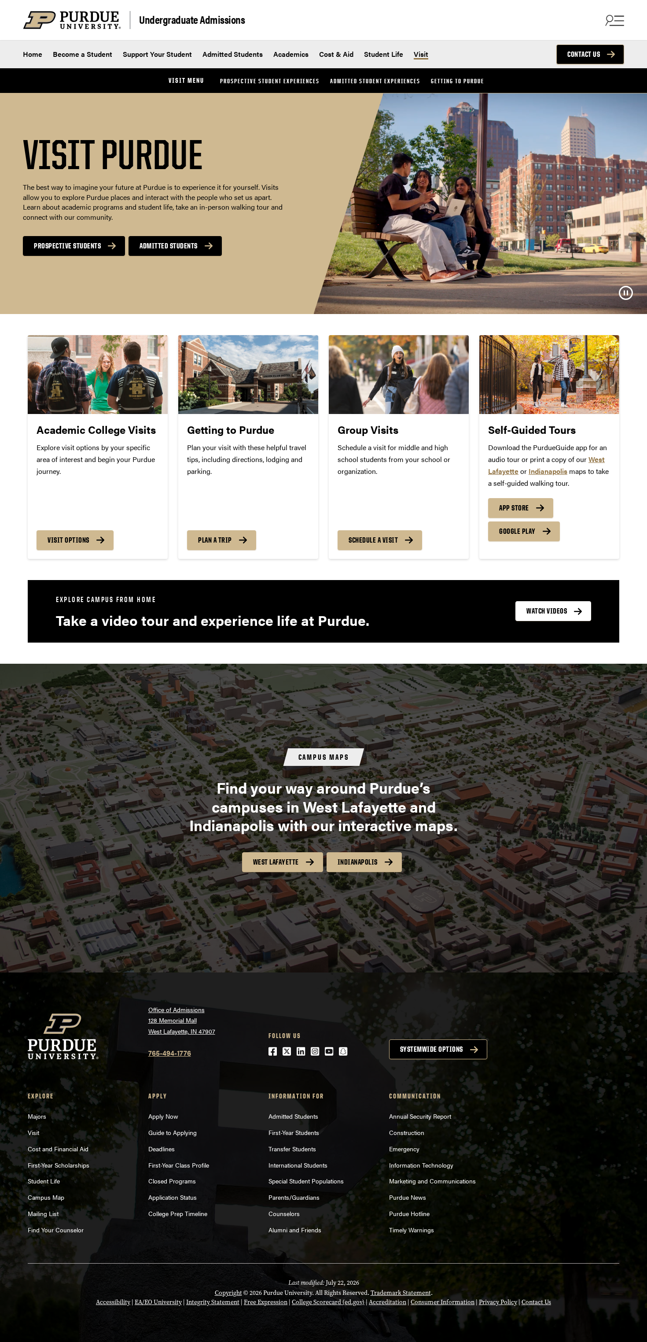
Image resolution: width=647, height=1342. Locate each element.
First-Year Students (293, 1132)
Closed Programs (172, 1180)
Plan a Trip (215, 540)
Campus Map (46, 1197)
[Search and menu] (613, 20)
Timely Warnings (411, 1229)
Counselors (284, 1213)
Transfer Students (292, 1148)
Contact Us (583, 54)
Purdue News (407, 1197)
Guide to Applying (172, 1132)
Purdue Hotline (409, 1213)
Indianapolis (358, 862)
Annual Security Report (420, 1116)
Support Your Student (157, 54)
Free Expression (265, 1302)
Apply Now (163, 1116)
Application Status (172, 1197)
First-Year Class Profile (178, 1165)
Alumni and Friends (294, 1229)
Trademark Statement (401, 1293)
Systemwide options (431, 1049)
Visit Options (68, 540)
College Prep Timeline (177, 1213)
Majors (37, 1116)
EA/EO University (158, 1302)
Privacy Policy (498, 1302)
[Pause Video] (626, 292)
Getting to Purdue (457, 81)
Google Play (517, 531)
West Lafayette (276, 862)
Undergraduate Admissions (192, 19)
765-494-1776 (169, 1053)
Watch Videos (546, 610)
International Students (297, 1165)
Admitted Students (232, 54)
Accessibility (113, 1302)
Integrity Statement (212, 1302)
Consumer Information (442, 1302)
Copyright (228, 1293)
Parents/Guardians (294, 1197)
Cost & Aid (336, 54)
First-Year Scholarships (58, 1165)
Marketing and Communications (432, 1180)
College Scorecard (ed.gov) (328, 1302)
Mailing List (43, 1213)
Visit (421, 54)
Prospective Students (67, 245)
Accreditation (387, 1302)
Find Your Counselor (56, 1229)
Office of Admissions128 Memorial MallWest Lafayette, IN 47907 (181, 1020)
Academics (291, 54)
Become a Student (82, 54)
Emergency (404, 1148)
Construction (406, 1132)
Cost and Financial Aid (58, 1148)
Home (32, 54)
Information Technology (421, 1165)
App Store (514, 507)
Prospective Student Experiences (270, 81)
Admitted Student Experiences (375, 81)
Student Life (383, 54)
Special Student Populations (306, 1180)
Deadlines (161, 1148)
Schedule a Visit (373, 540)
